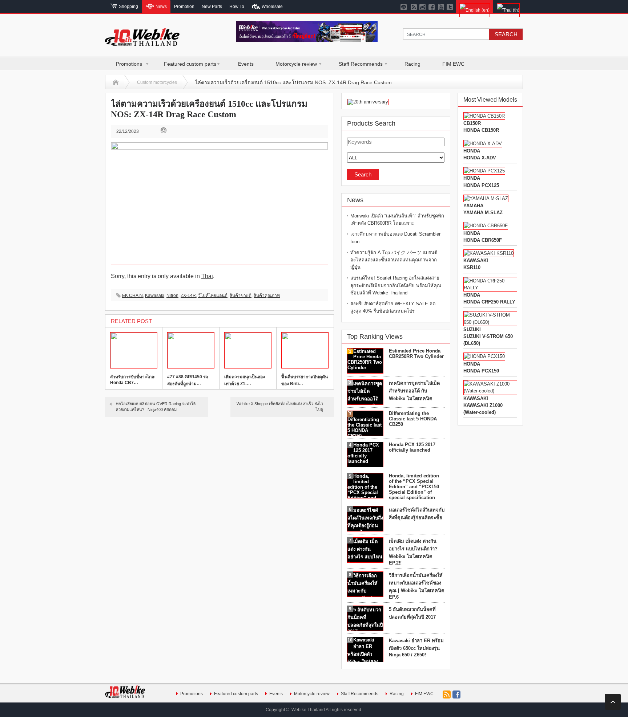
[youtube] (441, 6)
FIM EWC (453, 64)
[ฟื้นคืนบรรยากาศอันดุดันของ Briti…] (305, 350)
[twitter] (450, 6)
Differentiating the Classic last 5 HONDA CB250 (413, 419)
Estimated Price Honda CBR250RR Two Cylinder (416, 353)
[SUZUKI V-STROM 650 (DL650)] (490, 322)
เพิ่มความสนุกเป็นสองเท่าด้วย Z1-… (244, 380)
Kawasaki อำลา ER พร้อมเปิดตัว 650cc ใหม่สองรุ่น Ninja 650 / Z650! (416, 647)
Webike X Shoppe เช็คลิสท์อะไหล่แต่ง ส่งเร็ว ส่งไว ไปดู (280, 406)
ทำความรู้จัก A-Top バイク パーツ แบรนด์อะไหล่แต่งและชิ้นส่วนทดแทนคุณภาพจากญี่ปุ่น (393, 260)
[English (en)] (474, 6)
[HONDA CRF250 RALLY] (490, 287)
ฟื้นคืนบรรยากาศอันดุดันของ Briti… (304, 380)
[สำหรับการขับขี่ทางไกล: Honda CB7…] (133, 350)
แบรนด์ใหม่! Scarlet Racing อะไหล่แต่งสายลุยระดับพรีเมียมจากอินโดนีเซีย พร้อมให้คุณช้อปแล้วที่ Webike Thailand (395, 285)
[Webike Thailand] (142, 43)
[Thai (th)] (508, 6)
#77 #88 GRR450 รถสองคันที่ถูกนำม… (187, 380)
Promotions (129, 64)
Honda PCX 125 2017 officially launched (412, 447)
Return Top (613, 702)
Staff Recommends (361, 64)
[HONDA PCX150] (484, 356)
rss (447, 694)
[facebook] (431, 6)
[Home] (116, 82)
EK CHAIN (132, 295)
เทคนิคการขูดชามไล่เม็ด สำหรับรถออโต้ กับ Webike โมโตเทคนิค (414, 390)
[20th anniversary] (368, 102)
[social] (413, 6)
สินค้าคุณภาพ (267, 295)
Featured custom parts (190, 64)
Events (246, 64)
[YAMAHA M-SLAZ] (485, 198)
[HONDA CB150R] (484, 116)
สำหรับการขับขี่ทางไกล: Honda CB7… (133, 379)
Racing (412, 64)
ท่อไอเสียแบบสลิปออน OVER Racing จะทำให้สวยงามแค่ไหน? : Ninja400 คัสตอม (156, 406)
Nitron (172, 295)
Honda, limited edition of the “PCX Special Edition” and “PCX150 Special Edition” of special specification (414, 486)
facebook (456, 694)
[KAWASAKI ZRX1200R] (488, 253)
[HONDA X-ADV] (482, 143)
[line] (404, 6)
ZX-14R (188, 295)
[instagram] (422, 6)
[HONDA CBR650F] (485, 225)
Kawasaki (154, 295)
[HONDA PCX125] (484, 171)
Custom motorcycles (157, 82)
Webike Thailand (308, 709)
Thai (207, 276)
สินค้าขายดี (240, 295)
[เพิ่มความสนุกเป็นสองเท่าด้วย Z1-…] (248, 350)
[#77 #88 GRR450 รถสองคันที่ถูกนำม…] (190, 350)
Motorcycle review (296, 64)
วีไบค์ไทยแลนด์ (213, 295)
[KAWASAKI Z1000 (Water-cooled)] (490, 391)
